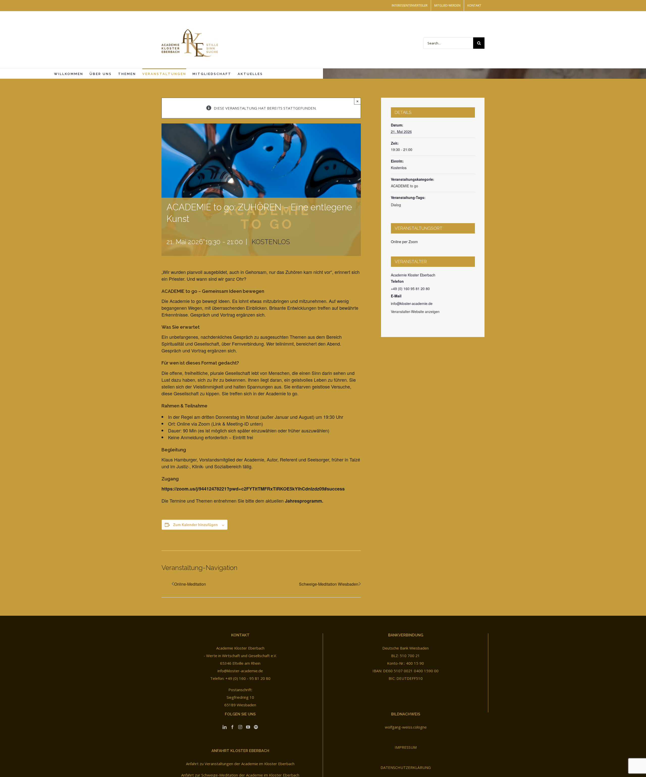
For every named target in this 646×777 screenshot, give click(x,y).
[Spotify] (256, 727)
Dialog (396, 204)
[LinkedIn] (225, 727)
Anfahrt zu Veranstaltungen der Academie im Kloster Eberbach (240, 763)
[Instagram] (240, 727)
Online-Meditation (190, 584)
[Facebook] (232, 727)
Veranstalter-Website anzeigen (415, 311)
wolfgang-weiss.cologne (406, 727)
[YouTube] (248, 727)
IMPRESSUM (406, 747)
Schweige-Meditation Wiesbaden (328, 584)
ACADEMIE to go (404, 185)
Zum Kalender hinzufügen (195, 524)
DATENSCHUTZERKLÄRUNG (406, 767)
